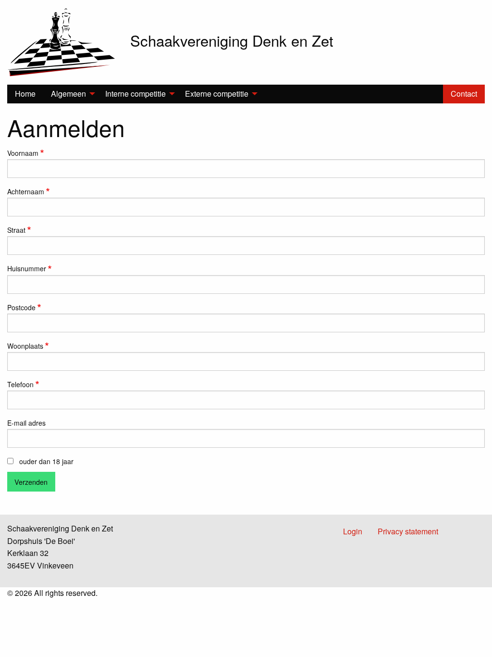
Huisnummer (26, 268)
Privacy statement (408, 531)
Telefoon (20, 384)
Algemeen (68, 93)
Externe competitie (216, 93)
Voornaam (22, 153)
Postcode (21, 307)
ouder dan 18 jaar (46, 461)
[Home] (61, 41)
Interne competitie (135, 93)
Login (352, 531)
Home (25, 93)
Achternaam (25, 191)
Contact (464, 93)
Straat (16, 230)
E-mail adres (26, 423)
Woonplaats (25, 346)
